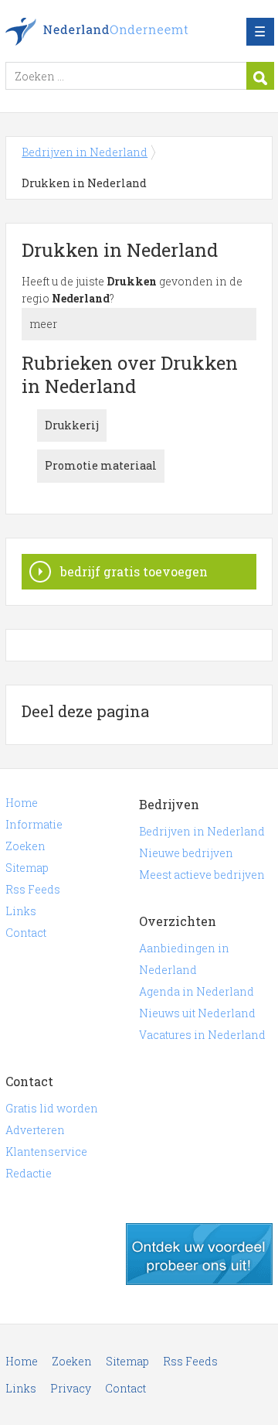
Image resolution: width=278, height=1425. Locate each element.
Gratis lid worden (51, 1108)
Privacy (70, 1388)
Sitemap (27, 867)
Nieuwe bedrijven (186, 853)
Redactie (28, 1173)
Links (20, 911)
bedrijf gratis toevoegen (134, 571)
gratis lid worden (199, 1254)
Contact (25, 932)
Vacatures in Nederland (202, 1034)
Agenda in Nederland (196, 991)
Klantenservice (46, 1151)
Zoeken (25, 846)
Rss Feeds (32, 889)
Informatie (34, 824)
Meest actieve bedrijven (202, 874)
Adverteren (35, 1130)
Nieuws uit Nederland (197, 1013)
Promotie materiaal (101, 465)
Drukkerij (72, 425)
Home (21, 802)
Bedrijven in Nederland (117, 32)
